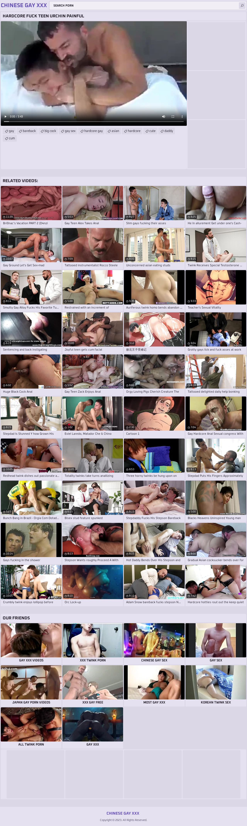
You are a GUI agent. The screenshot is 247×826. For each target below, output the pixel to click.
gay (11, 131)
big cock (50, 131)
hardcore (134, 131)
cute (152, 131)
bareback (29, 131)
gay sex (70, 131)
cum (12, 138)
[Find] (242, 5)
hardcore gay (93, 131)
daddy (168, 131)
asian (115, 131)
